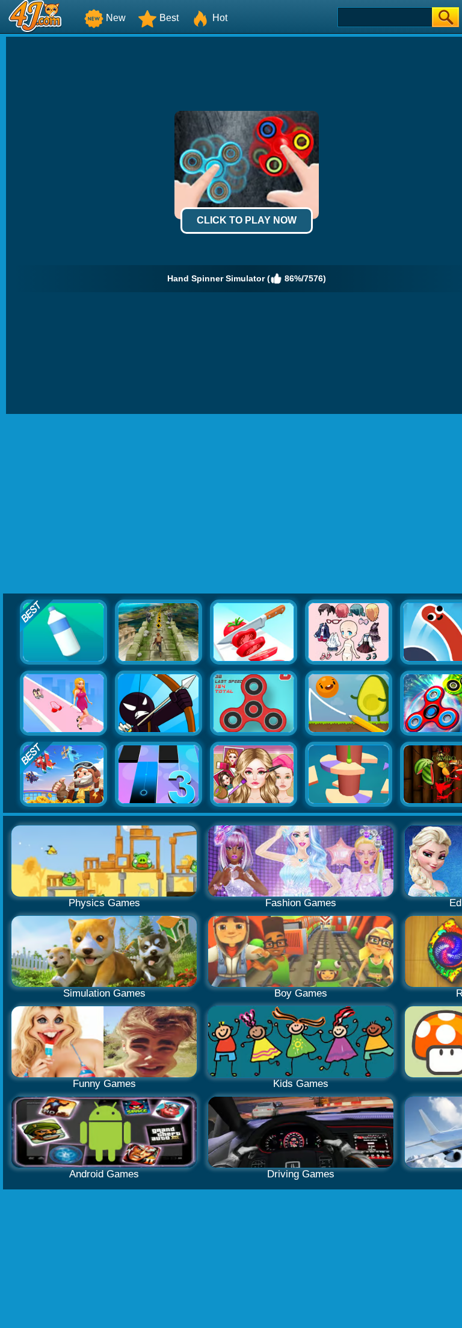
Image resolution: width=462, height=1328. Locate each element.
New (116, 18)
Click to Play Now (247, 220)
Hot (219, 18)
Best (169, 18)
